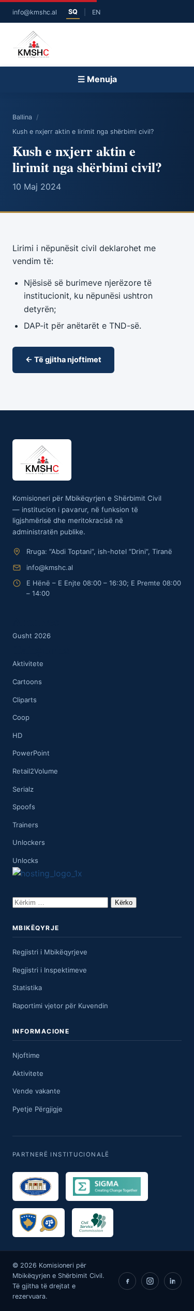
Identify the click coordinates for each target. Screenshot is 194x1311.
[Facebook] (127, 1281)
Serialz (23, 789)
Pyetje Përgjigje (37, 1109)
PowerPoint (31, 753)
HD (17, 735)
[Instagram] (150, 1281)
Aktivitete (27, 663)
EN (96, 12)
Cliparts (24, 700)
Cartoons (27, 681)
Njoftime (26, 1055)
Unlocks (25, 860)
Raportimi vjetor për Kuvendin (60, 1005)
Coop (20, 717)
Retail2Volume (35, 771)
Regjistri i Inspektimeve (49, 970)
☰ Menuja (97, 79)
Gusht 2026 (31, 635)
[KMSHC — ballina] (33, 44)
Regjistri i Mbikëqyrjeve (49, 952)
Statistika (27, 987)
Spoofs (23, 807)
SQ (73, 12)
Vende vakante (36, 1091)
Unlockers (28, 842)
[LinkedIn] (173, 1281)
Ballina (22, 117)
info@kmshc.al (34, 12)
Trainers (25, 825)
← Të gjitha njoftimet (63, 359)
